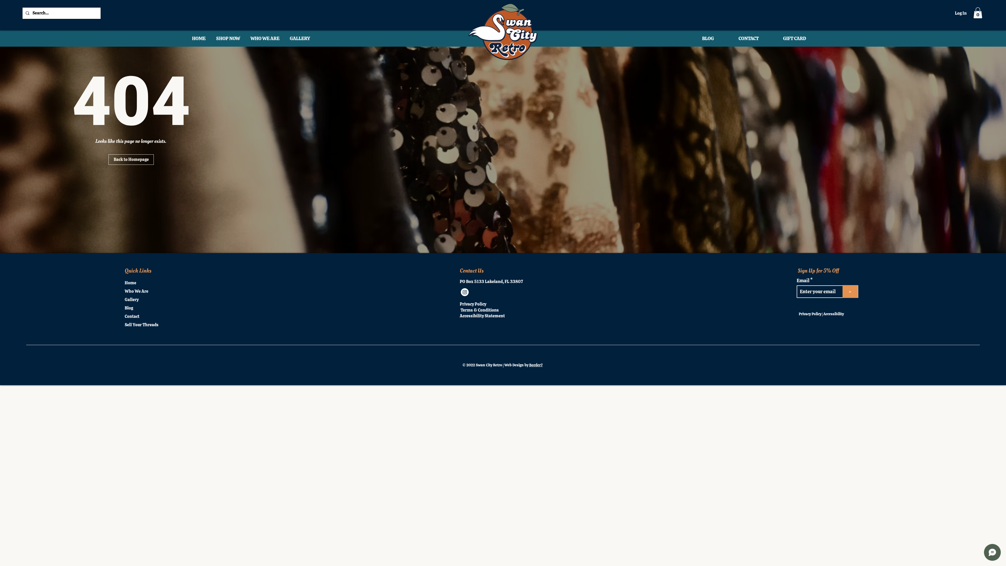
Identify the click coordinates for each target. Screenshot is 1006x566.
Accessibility (833, 314)
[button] (977, 12)
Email (803, 280)
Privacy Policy (810, 314)
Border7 (536, 365)
